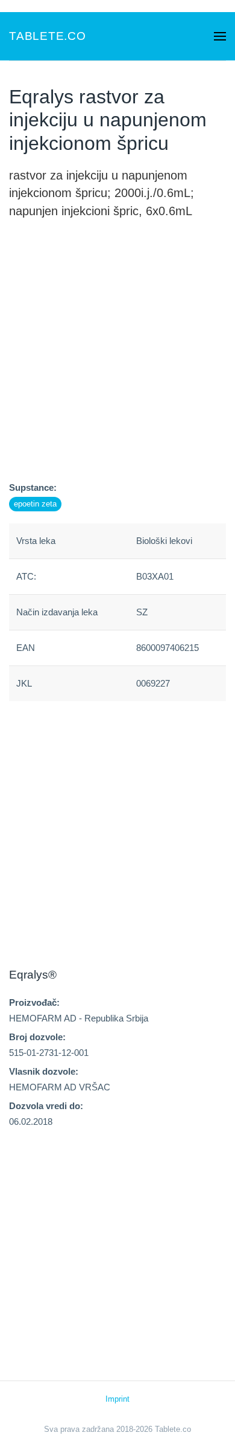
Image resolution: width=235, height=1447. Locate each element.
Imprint (117, 1398)
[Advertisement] (117, 362)
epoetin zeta (35, 503)
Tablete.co (47, 36)
